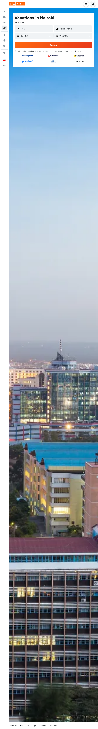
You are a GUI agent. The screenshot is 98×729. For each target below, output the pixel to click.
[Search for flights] (4, 11)
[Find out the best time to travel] (4, 45)
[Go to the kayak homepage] (17, 3)
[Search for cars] (4, 22)
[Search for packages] (4, 27)
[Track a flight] (4, 40)
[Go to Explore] (4, 35)
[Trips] (4, 53)
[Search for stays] (4, 17)
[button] (4, 4)
